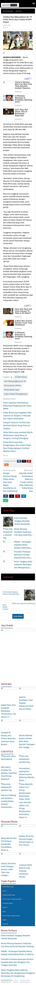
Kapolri (4, 907)
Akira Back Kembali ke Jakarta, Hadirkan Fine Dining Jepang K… (9, 773)
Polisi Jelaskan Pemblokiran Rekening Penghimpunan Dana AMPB (17, 406)
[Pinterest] (29, 461)
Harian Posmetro (25, 982)
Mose (16, 980)
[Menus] (33, 4)
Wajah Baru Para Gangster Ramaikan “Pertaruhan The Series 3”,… (8, 711)
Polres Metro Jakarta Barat (11, 916)
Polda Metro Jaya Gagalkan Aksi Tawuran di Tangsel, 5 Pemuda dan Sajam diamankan (17, 415)
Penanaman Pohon (12, 385)
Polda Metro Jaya (11, 390)
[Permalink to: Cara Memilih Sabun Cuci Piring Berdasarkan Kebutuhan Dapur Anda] (27, 791)
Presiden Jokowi (7, 903)
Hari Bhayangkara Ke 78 (15, 381)
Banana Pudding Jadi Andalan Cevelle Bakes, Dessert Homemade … (8, 801)
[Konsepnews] (10, 5)
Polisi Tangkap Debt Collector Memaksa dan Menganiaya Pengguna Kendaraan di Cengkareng (18, 973)
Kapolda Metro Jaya (8, 895)
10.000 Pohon (21, 377)
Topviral (15, 982)
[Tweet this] (11, 496)
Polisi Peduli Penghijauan (15, 394)
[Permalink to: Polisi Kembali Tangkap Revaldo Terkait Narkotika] (8, 522)
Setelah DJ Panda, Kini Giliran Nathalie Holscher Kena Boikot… (8, 738)
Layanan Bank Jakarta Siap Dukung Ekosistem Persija (25, 871)
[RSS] (6, 464)
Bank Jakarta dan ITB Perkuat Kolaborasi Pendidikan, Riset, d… (8, 844)
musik (4, 920)
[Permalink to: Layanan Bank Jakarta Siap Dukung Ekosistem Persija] (27, 858)
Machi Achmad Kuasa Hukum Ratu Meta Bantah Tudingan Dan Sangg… (27, 741)
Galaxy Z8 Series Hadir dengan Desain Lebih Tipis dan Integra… (8, 869)
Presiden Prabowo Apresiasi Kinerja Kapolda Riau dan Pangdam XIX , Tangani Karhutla (22, 558)
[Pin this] (17, 496)
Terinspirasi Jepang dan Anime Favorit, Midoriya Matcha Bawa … (26, 774)
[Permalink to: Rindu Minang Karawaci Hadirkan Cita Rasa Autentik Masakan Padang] (8, 533)
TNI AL (4, 891)
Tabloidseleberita (6, 982)
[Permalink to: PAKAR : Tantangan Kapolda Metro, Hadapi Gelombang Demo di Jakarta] (8, 543)
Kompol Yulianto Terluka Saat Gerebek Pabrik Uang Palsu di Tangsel (16, 425)
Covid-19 (5, 924)
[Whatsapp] (5, 500)
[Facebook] (19, 461)
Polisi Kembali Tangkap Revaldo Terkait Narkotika (22, 521)
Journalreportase (25, 980)
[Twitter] (24, 461)
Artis (3, 911)
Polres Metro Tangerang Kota (11, 899)
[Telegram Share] (23, 496)
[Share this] (5, 496)
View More (18, 616)
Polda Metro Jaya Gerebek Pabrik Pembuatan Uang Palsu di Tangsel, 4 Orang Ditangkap (17, 435)
